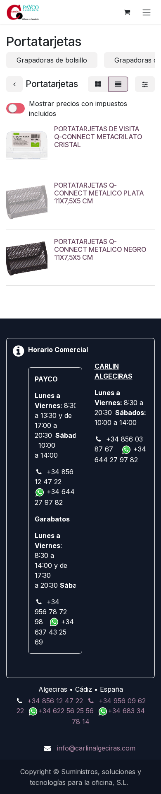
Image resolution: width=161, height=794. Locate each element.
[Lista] (118, 84)
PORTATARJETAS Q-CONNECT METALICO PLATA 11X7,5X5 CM (99, 193)
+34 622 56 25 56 (67, 711)
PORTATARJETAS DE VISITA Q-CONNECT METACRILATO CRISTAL (98, 137)
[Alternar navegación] (146, 12)
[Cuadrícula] (98, 84)
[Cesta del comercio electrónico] (126, 12)
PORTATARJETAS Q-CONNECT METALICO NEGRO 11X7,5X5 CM (100, 249)
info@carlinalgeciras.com (96, 748)
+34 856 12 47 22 (55, 701)
